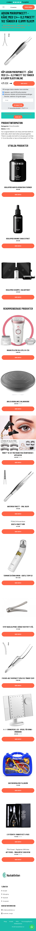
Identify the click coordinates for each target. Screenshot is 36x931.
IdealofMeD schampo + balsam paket (18, 290)
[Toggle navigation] (3, 7)
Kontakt (11, 921)
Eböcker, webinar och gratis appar (15, 96)
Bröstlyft (5, 891)
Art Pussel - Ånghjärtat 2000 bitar (18, 852)
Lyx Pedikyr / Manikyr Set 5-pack (18, 834)
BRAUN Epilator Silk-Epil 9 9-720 (18, 350)
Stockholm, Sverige (8, 913)
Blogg (5, 921)
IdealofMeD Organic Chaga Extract (18, 238)
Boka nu (18, 117)
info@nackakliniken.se (9, 910)
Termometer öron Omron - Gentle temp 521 (18, 576)
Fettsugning (6, 894)
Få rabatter (18, 105)
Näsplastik (5, 897)
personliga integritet (15, 108)
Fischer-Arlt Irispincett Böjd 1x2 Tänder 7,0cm (18, 678)
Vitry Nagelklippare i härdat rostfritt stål (18, 627)
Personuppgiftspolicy (27, 921)
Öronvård (16, 126)
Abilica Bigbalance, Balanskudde (18, 401)
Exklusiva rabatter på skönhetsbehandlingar (18, 94)
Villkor (17, 921)
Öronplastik (6, 901)
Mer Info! (24, 83)
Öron (11, 126)
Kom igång (28, 7)
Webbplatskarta (18, 923)
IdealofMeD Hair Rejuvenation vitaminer (18, 187)
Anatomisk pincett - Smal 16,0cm (18, 506)
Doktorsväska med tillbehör (18, 783)
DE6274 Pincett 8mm (18, 524)
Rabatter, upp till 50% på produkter (15, 92)
